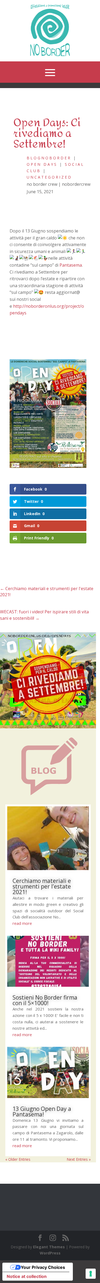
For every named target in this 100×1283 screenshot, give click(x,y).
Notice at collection (27, 1276)
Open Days (42, 164)
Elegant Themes (49, 1246)
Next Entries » (79, 1159)
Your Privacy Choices (43, 1267)
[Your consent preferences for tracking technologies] (91, 1274)
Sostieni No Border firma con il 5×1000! (45, 1000)
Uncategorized (49, 177)
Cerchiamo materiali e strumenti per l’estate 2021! (42, 886)
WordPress (50, 1253)
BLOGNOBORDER (49, 157)
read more (22, 923)
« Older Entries (17, 1159)
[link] (70, 265)
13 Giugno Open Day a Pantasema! (42, 1111)
